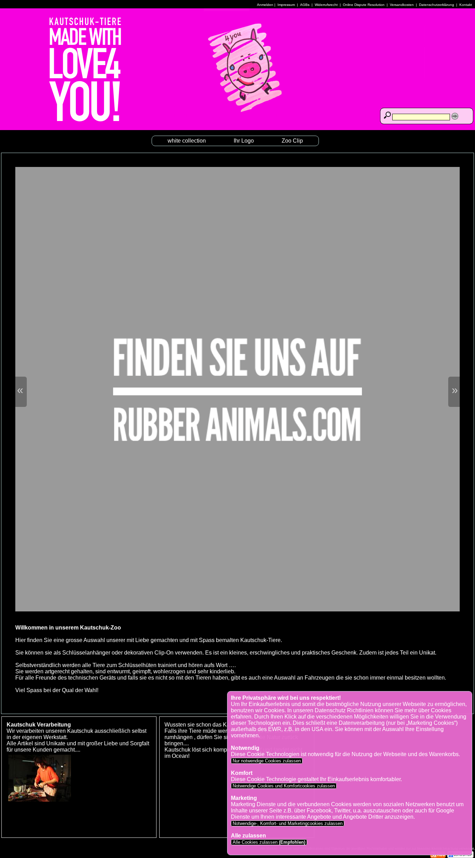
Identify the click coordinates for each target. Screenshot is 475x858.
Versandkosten (402, 5)
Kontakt (465, 5)
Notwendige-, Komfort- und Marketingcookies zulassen (287, 823)
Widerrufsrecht (326, 5)
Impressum (286, 5)
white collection (187, 141)
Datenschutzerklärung (436, 5)
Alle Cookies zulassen (268, 842)
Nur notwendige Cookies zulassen (266, 760)
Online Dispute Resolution (364, 5)
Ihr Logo (244, 141)
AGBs (305, 5)
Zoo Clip (292, 141)
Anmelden (265, 5)
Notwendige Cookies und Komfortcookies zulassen (283, 785)
